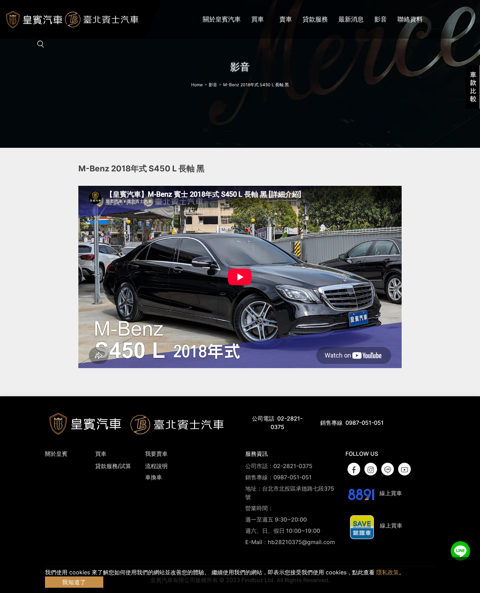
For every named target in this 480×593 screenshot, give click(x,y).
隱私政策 (387, 572)
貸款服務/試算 (113, 465)
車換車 (153, 477)
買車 (100, 453)
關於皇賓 (56, 453)
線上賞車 (390, 493)
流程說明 (156, 465)
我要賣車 (156, 453)
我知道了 (74, 582)
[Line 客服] (460, 551)
